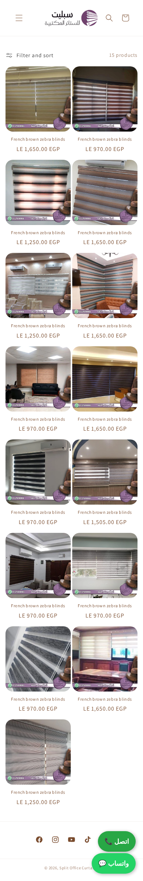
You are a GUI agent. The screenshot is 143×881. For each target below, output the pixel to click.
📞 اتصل (116, 841)
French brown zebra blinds (38, 139)
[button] (19, 18)
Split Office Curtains (79, 867)
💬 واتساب (113, 863)
